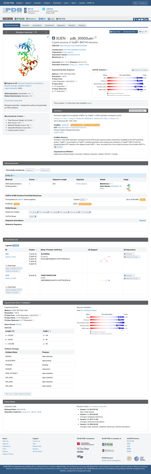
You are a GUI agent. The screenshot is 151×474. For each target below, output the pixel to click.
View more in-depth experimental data (17, 394)
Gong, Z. (72, 118)
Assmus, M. (98, 118)
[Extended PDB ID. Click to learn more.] (95, 37)
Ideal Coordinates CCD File (14, 268)
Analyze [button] (47, 3)
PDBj (128, 446)
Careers (82, 3)
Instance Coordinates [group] (12, 271)
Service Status (37, 451)
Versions (82, 25)
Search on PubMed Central (91, 125)
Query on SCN (10, 278)
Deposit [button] (19, 3)
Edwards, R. (89, 118)
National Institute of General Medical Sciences (31, 469)
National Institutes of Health (59, 469)
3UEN (56, 132)
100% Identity (85, 212)
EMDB (129, 451)
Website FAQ (37, 446)
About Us (6, 441)
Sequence (61, 25)
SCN (7, 275)
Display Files (116, 32)
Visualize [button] (37, 3)
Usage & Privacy (8, 454)
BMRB (129, 449)
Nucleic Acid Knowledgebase (111, 460)
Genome (72, 25)
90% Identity (64, 212)
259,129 (30, 9)
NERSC (63, 471)
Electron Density (11, 86)
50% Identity (43, 212)
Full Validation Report (89, 310)
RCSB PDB (9, 2)
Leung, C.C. (73, 64)
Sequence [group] (29, 170)
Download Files (130, 32)
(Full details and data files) (98, 406)
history (89, 103)
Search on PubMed (76, 125)
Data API (144, 32)
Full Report (144, 70)
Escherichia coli (74, 54)
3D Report (137, 70)
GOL (7, 254)
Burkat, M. (80, 118)
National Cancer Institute (112, 466)
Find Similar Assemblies (13, 100)
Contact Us (36, 441)
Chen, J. (107, 118)
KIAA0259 (114, 186)
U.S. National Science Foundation (45, 466)
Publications (6, 446)
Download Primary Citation (137, 111)
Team (4, 449)
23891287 (65, 125)
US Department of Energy (77, 466)
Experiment (49, 25)
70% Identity (53, 212)
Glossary (35, 449)
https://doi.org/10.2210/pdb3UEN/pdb (73, 45)
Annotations (37, 25)
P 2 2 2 (19, 324)
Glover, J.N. (114, 118)
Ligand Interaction (11, 88)
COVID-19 (90, 3)
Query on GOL (10, 257)
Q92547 (21, 199)
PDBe (129, 444)
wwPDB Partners (133, 438)
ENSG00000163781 (85, 204)
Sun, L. (66, 118)
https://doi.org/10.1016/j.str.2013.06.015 (72, 127)
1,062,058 (49, 9)
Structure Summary (11, 25)
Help (135, 3)
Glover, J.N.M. (84, 64)
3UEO (61, 132)
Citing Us (5, 444)
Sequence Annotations (34, 83)
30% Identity (33, 212)
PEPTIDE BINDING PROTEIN (75, 50)
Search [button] (28, 3)
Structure (25, 25)
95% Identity (74, 212)
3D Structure (45, 170)
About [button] (73, 3)
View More (59, 147)
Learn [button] (66, 3)
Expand (142, 220)
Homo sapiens (68, 52)
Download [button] (57, 3)
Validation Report (24, 86)
